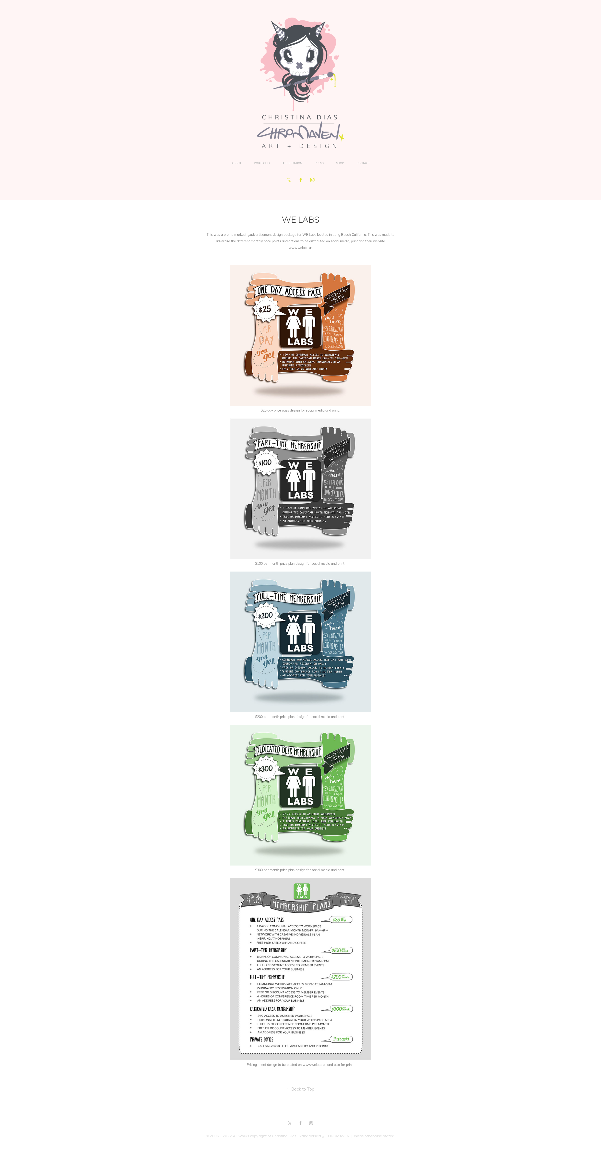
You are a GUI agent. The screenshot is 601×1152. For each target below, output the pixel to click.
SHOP (340, 163)
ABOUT (236, 163)
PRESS (319, 163)
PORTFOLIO (262, 163)
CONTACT (363, 163)
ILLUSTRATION (292, 163)
